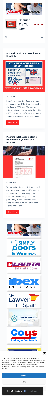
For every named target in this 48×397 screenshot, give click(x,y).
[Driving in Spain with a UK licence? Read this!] (24, 76)
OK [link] (25, 391)
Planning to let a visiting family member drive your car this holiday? (21, 140)
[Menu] (42, 37)
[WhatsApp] (38, 24)
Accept (24, 375)
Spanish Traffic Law (24, 24)
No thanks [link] (34, 391)
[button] (44, 354)
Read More (13, 123)
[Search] (6, 37)
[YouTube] (42, 24)
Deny (24, 382)
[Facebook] (35, 24)
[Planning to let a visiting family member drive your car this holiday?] (24, 162)
